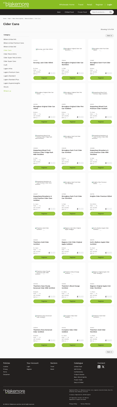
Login (109, 4)
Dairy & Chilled (78, 382)
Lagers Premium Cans (11, 72)
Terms (5, 372)
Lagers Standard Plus (11, 79)
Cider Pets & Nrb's (10, 54)
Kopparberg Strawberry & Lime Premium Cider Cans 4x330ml (42, 198)
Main (59, 12)
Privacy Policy (73, 404)
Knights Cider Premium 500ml (101, 196)
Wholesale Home (66, 4)
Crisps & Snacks (79, 374)
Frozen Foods (78, 380)
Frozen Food (82, 12)
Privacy (5, 369)
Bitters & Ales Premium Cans (14, 43)
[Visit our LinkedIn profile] (99, 366)
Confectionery (78, 372)
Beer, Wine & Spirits (80, 377)
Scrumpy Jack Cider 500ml (43, 63)
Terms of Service (85, 404)
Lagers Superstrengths (12, 83)
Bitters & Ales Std (10, 47)
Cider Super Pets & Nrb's (12, 57)
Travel (80, 4)
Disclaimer (6, 374)
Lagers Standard (9, 76)
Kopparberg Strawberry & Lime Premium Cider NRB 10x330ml (99, 152)
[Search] (110, 12)
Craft (5, 65)
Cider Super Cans (10, 61)
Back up (8, 91)
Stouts (6, 87)
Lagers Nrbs (8, 68)
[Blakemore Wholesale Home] (16, 4)
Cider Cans (11, 24)
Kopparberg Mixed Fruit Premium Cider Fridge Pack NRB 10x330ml (43, 152)
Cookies (5, 366)
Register (99, 4)
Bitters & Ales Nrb (10, 39)
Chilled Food (69, 12)
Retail (89, 4)
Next (108, 35)
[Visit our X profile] (103, 366)
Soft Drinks (77, 369)
